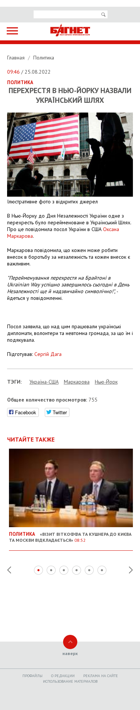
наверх (70, 653)
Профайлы (32, 675)
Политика (43, 57)
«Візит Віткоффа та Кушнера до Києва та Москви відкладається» (70, 537)
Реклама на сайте (100, 675)
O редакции (63, 675)
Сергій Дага (48, 354)
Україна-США (44, 381)
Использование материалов (70, 681)
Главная (16, 57)
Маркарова (77, 381)
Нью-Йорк (106, 381)
